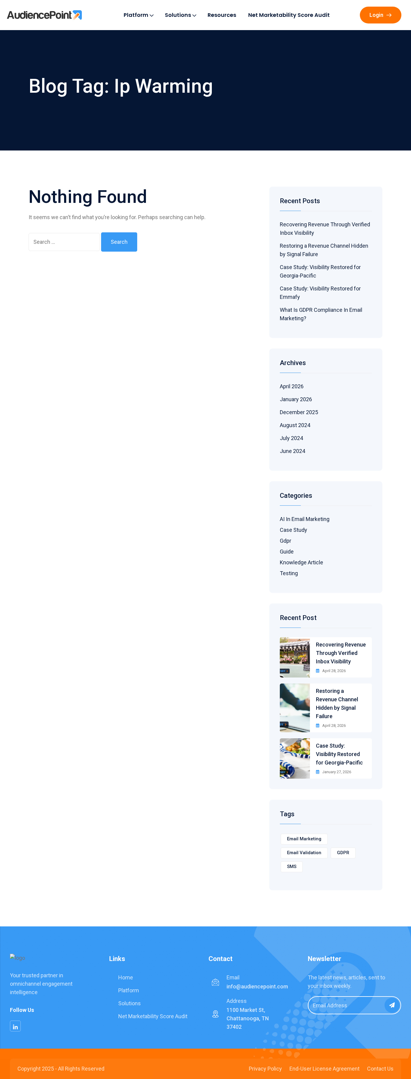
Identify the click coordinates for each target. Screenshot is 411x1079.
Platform (136, 15)
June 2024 (292, 451)
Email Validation (304, 852)
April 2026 (292, 386)
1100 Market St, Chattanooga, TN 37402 (248, 1018)
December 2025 (299, 412)
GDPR (343, 852)
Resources (222, 15)
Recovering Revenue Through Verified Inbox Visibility (341, 653)
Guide (287, 551)
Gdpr (285, 541)
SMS (291, 866)
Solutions (178, 15)
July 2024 (291, 438)
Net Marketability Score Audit (289, 15)
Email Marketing (304, 839)
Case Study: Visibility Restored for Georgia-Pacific (339, 754)
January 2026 (296, 399)
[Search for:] (64, 242)
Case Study (293, 530)
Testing (289, 573)
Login (376, 15)
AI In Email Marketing (304, 519)
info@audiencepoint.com (257, 986)
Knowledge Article (301, 562)
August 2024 (295, 425)
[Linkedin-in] (15, 1026)
